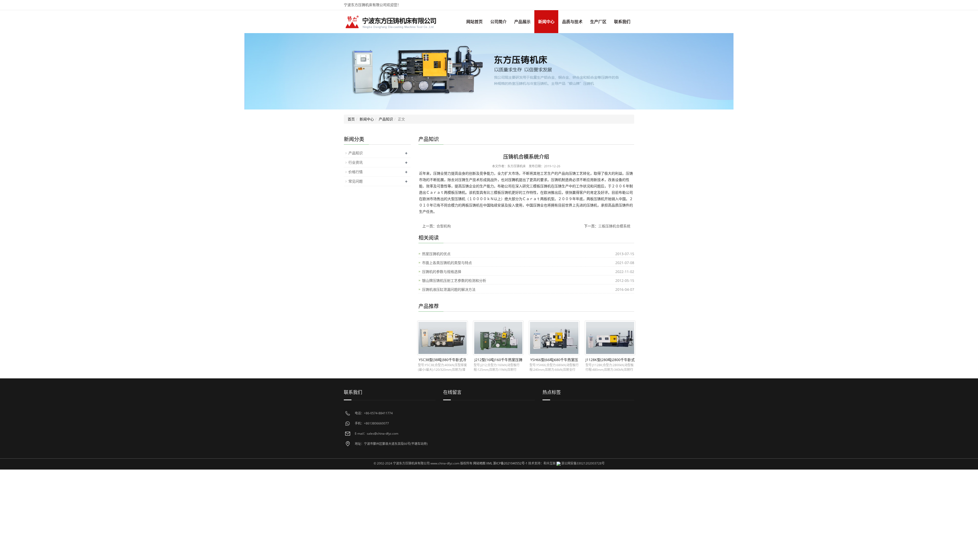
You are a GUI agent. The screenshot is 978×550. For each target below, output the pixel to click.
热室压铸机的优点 (436, 253)
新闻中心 (546, 21)
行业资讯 (355, 162)
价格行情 (355, 171)
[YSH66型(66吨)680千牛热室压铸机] (554, 338)
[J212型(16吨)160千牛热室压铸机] (498, 338)
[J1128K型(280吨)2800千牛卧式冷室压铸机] (610, 338)
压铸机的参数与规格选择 (441, 271)
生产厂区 (598, 21)
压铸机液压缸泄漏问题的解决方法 (449, 289)
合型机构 (444, 226)
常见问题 (355, 181)
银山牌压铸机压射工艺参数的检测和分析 (454, 280)
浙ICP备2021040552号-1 (510, 463)
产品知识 (386, 119)
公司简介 (498, 21)
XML (489, 463)
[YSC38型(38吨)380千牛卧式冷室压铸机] (442, 338)
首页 (351, 119)
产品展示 (522, 21)
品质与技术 (572, 21)
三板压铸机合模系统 (614, 226)
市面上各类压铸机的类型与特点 (447, 262)
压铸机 (513, 179)
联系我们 (622, 21)
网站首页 (474, 21)
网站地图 (479, 463)
